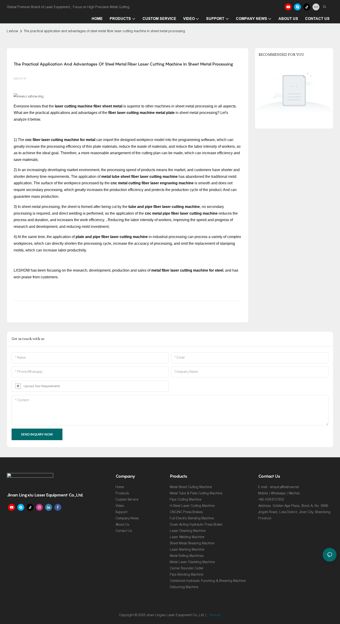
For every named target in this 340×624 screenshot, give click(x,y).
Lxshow (12, 31)
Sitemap (215, 615)
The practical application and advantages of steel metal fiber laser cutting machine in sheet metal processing (104, 31)
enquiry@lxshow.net (284, 487)
